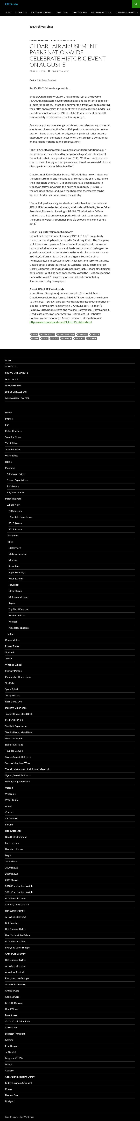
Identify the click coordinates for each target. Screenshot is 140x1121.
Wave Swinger (16, 578)
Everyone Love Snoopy (17, 978)
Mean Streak (15, 590)
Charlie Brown (66, 334)
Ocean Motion (12, 640)
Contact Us (21, 12)
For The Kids (12, 843)
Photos (9, 418)
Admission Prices (16, 474)
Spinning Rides (13, 437)
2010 (34, 334)
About (8, 806)
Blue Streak (11, 1015)
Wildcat (13, 621)
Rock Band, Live (13, 701)
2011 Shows (11, 879)
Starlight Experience (21, 517)
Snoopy (79, 338)
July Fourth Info (15, 492)
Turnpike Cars (12, 695)
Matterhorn (15, 547)
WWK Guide (11, 799)
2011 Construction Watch (19, 892)
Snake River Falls (14, 744)
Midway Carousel (18, 553)
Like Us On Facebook (101, 12)
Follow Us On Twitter (127, 12)
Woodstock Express (19, 627)
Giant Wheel (11, 1009)
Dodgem (9, 1101)
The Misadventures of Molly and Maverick (27, 769)
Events (33, 40)
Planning (10, 467)
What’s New (13, 504)
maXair (11, 633)
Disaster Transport (15, 1033)
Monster (13, 560)
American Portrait (15, 972)
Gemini (9, 1039)
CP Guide (11, 4)
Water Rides (11, 455)
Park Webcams (80, 12)
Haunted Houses (14, 849)
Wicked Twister (17, 615)
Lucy (45, 338)
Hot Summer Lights (15, 910)
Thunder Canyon (14, 750)
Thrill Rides (11, 443)
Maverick (13, 584)
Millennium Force (18, 597)
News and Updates (48, 40)
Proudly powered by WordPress (19, 1117)
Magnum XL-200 (14, 1058)
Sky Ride (9, 683)
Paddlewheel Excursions (18, 676)
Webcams (10, 793)
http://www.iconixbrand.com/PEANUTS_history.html (61, 322)
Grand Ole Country (15, 953)
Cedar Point (47, 334)
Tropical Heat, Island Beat (18, 713)
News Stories (67, 40)
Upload (9, 787)
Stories (92, 338)
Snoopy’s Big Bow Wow (17, 763)
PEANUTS (66, 338)
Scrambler (14, 566)
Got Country (11, 922)
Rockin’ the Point (14, 720)
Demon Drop (12, 1095)
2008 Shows (11, 861)
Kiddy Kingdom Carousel (18, 1082)
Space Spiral (11, 689)
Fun (7, 424)
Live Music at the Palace (17, 935)
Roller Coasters (13, 430)
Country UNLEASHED (17, 904)
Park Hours (62, 12)
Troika (8, 658)
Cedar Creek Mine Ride (17, 1021)
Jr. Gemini (10, 1052)
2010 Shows (11, 873)
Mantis (8, 1064)
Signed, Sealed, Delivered (18, 756)
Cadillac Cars (12, 996)
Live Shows (12, 535)
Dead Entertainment (16, 836)
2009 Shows (11, 867)
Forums (9, 824)
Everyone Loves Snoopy (17, 947)
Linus (35, 338)
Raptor (12, 603)
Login (8, 855)
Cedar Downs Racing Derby (19, 1076)
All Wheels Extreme (15, 898)
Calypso (9, 1070)
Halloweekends (13, 830)
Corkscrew (11, 1027)
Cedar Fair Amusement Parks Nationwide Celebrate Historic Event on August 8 (68, 55)
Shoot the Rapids (14, 738)
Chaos (8, 1089)
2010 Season (15, 523)
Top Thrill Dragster (19, 609)
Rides (10, 541)
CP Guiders (11, 818)
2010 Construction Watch (19, 886)
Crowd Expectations (41, 12)
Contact (9, 812)
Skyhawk (9, 652)
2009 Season (15, 510)
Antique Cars (12, 990)
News (55, 338)
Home (8, 12)
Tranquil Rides (12, 449)
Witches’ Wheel (13, 664)
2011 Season (15, 529)
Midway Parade (13, 670)
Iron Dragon (11, 1045)
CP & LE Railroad (14, 1002)
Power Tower (12, 646)
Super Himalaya (17, 572)
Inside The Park (13, 498)
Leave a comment (60, 71)
